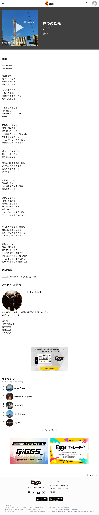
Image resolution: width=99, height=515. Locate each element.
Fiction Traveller (48, 27)
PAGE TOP (93, 475)
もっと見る (49, 430)
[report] (47, 33)
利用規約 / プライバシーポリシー (61, 489)
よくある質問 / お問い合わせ (59, 485)
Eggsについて (54, 482)
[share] (44, 33)
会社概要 (53, 492)
